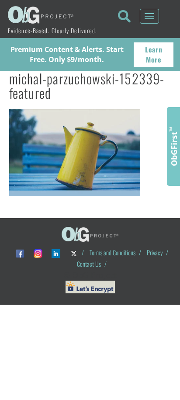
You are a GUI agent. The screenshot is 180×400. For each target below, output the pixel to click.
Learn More (153, 54)
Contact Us (89, 263)
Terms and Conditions (112, 252)
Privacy (155, 252)
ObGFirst (173, 146)
